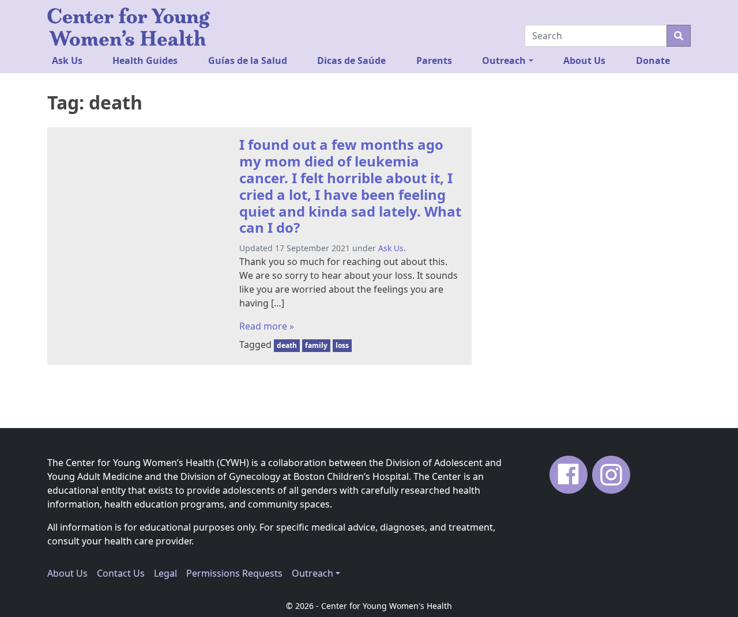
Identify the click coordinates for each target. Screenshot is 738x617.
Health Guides (145, 60)
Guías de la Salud (247, 60)
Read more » (266, 326)
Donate (653, 60)
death (287, 345)
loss (342, 345)
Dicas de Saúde (351, 60)
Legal (165, 573)
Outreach (504, 60)
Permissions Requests (234, 573)
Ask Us (67, 60)
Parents (434, 60)
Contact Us (121, 573)
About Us (584, 60)
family (316, 345)
